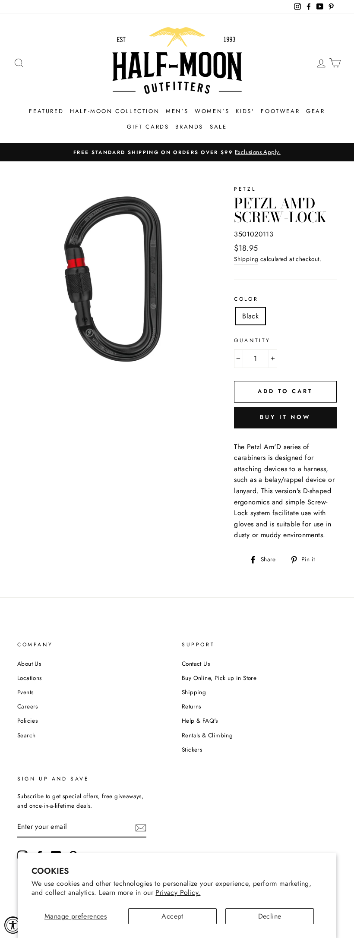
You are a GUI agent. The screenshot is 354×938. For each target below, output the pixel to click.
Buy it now (285, 417)
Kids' (245, 111)
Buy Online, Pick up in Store (219, 678)
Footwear (280, 111)
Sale (218, 127)
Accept (172, 916)
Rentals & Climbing (207, 735)
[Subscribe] (140, 827)
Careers (27, 706)
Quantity (252, 340)
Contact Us (196, 663)
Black (250, 316)
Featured (46, 111)
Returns (191, 706)
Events (25, 692)
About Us (29, 663)
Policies (27, 720)
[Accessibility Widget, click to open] (13, 925)
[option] (177, 152)
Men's (177, 111)
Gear (315, 111)
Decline (269, 916)
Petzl (245, 189)
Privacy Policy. (177, 892)
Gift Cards (148, 127)
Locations (29, 678)
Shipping (246, 259)
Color (246, 299)
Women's (212, 111)
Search (26, 735)
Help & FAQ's (200, 720)
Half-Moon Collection (114, 111)
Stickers (192, 749)
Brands (189, 127)
